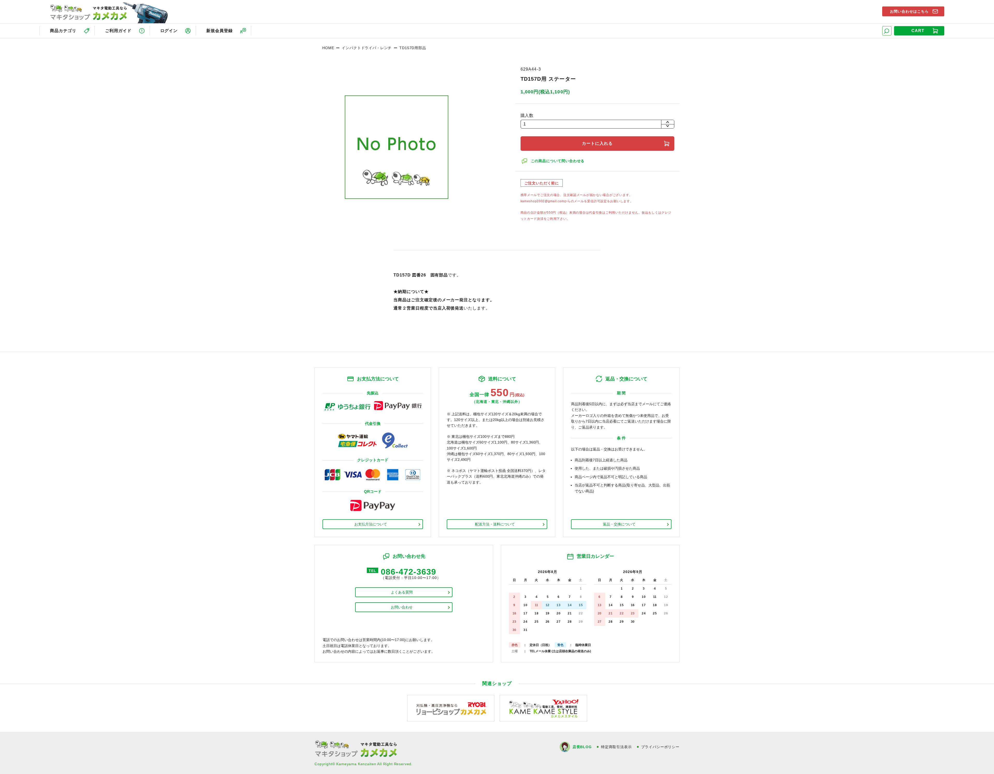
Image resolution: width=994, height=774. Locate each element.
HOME (328, 48)
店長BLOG (582, 747)
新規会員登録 (219, 30)
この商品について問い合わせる (558, 161)
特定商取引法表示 (616, 747)
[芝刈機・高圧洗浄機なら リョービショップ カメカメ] (451, 708)
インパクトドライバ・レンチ (367, 48)
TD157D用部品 (412, 48)
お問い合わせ (402, 607)
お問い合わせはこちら (909, 11)
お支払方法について (370, 524)
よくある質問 (402, 592)
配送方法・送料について (495, 524)
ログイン (169, 30)
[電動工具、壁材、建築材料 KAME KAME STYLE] (543, 708)
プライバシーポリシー (660, 747)
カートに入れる (597, 143)
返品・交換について (619, 524)
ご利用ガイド (118, 30)
